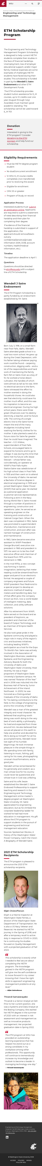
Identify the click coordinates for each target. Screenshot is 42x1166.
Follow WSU (21, 1162)
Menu (39, 3)
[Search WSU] (32, 3)
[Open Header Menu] (26, 3)
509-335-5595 (32, 1131)
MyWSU (29, 1160)
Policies (21, 1160)
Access (13, 1160)
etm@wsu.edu (13, 269)
